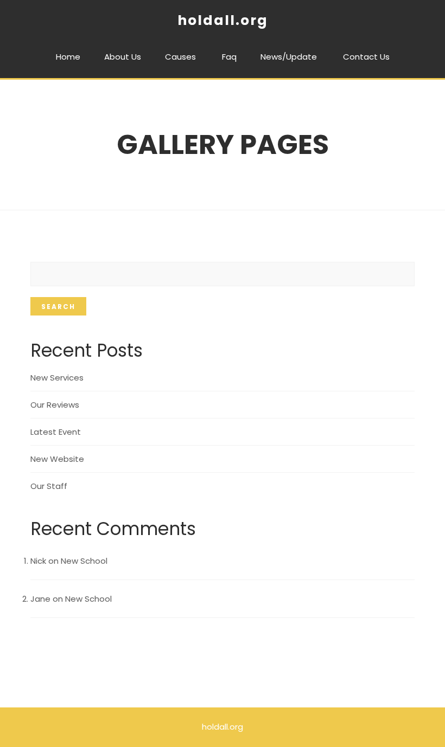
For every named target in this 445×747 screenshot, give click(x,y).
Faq (229, 56)
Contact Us (366, 56)
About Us (122, 56)
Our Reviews (54, 404)
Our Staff (48, 486)
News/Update (288, 56)
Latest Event (55, 431)
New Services (57, 377)
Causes (180, 56)
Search (58, 306)
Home (68, 56)
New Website (57, 459)
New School (84, 560)
